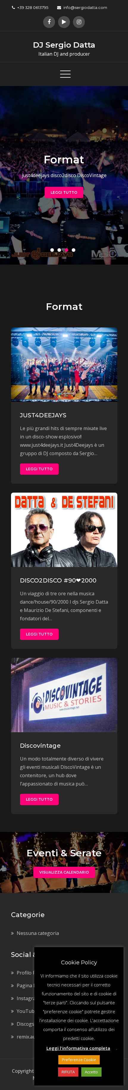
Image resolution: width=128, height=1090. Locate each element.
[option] (64, 175)
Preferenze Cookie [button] (79, 1059)
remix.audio (30, 1036)
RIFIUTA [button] (68, 1072)
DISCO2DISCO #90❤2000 (58, 580)
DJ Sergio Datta (64, 45)
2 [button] (60, 251)
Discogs (25, 1024)
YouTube (27, 1011)
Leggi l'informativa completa (78, 1048)
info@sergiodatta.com (85, 7)
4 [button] (75, 251)
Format (64, 159)
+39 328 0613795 (32, 7)
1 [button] (53, 251)
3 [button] (68, 251)
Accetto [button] (91, 1072)
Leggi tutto (64, 192)
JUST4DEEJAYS (43, 415)
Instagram (28, 998)
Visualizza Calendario (64, 872)
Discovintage (40, 745)
